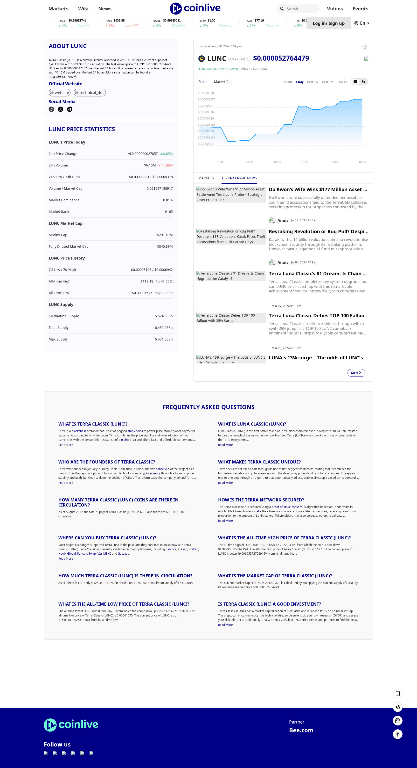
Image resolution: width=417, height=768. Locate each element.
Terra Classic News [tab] (239, 178)
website (62, 92)
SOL (239, 21)
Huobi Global (67, 553)
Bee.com (301, 730)
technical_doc (92, 92)
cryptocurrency (150, 473)
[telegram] (69, 109)
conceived (162, 469)
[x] (60, 109)
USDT (52, 21)
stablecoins (135, 431)
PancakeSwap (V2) (89, 553)
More (354, 373)
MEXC (107, 553)
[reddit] (51, 109)
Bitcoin (123, 440)
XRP (192, 21)
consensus (299, 507)
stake (257, 511)
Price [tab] (202, 81)
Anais (283, 220)
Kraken (193, 549)
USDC (146, 21)
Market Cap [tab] (223, 81)
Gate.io (122, 553)
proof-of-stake (281, 507)
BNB (98, 21)
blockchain (79, 431)
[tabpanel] (283, 127)
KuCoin (182, 549)
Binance (171, 549)
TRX (286, 21)
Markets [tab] (206, 178)
